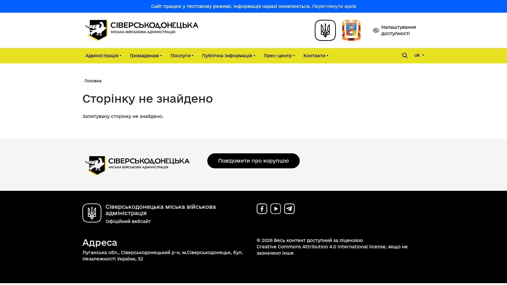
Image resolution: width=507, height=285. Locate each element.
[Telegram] (289, 208)
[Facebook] (262, 208)
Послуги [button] (180, 55)
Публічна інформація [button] (227, 55)
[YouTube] (275, 208)
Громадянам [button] (144, 55)
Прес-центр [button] (278, 55)
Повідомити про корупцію (253, 161)
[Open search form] (405, 55)
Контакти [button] (314, 55)
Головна (93, 81)
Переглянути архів (334, 6)
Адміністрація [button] (102, 55)
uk (417, 55)
